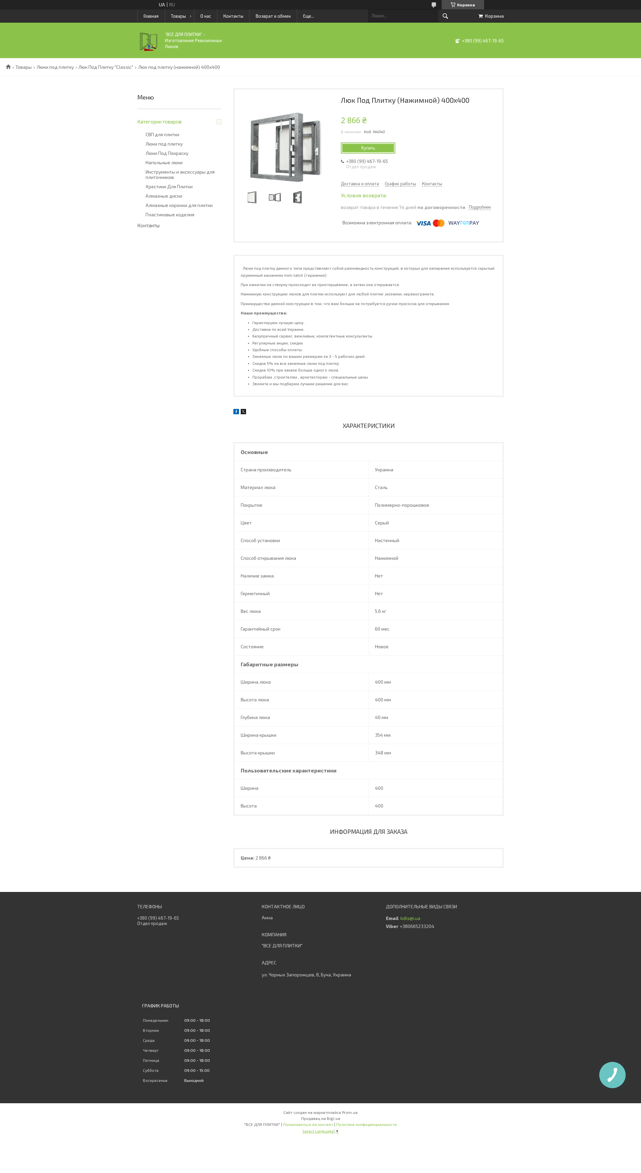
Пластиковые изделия (170, 214)
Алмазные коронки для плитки (179, 205)
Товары (178, 16)
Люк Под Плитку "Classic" (105, 67)
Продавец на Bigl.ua (320, 1118)
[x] (243, 412)
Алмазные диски (164, 196)
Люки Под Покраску (167, 153)
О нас (205, 16)
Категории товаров (159, 122)
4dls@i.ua (410, 918)
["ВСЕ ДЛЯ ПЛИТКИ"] (149, 50)
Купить (368, 148)
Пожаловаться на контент (308, 1124)
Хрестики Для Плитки (169, 186)
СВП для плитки (162, 134)
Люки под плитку (55, 67)
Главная (151, 16)
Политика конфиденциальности (366, 1124)
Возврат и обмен (273, 16)
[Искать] (445, 16)
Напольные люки (164, 162)
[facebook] (236, 412)
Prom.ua (350, 1112)
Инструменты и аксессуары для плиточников (180, 174)
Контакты (233, 16)
